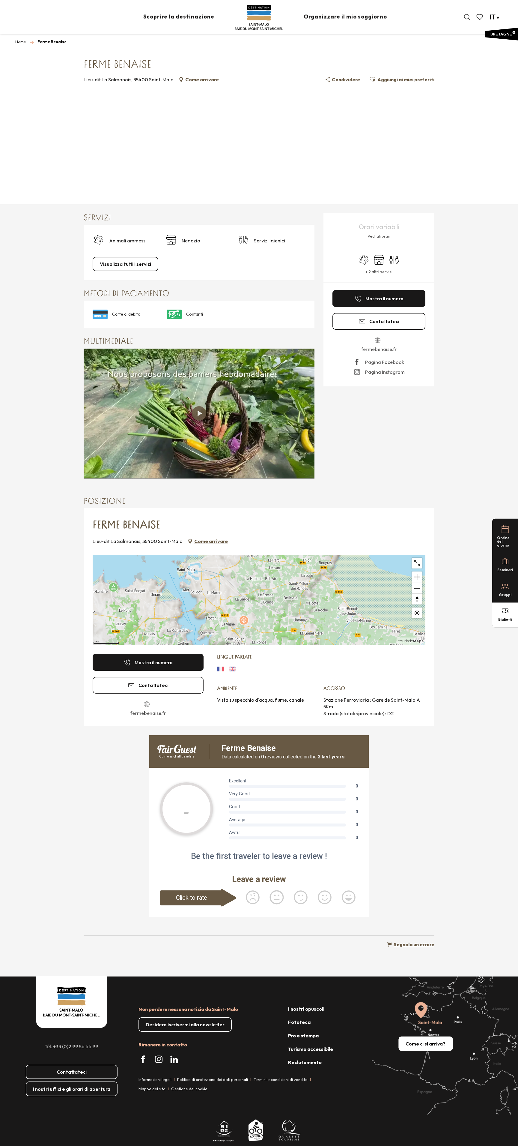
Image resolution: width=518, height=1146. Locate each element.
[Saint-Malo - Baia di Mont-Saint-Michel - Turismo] (259, 17)
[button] (467, 17)
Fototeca (299, 1022)
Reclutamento (305, 1062)
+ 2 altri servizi (378, 271)
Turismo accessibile (310, 1049)
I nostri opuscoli (306, 1009)
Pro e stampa (303, 1036)
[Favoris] (480, 17)
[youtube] (199, 413)
